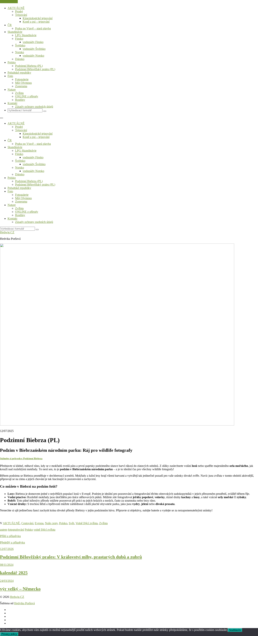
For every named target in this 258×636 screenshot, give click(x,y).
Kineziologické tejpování (38, 18)
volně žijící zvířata (44, 529)
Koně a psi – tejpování (36, 21)
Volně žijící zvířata (87, 523)
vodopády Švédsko (34, 48)
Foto (10, 76)
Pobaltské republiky (19, 72)
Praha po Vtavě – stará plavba (33, 28)
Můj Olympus (23, 82)
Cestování (27, 523)
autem (3, 529)
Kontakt (12, 103)
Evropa (39, 523)
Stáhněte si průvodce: (21, 458)
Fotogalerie (22, 79)
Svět (71, 523)
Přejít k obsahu (9, 1)
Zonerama (21, 86)
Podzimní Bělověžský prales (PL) (35, 69)
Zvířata (19, 93)
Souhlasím (235, 630)
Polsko (12, 62)
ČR (10, 25)
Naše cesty (51, 523)
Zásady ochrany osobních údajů (34, 106)
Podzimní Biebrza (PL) (29, 65)
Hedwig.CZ (7, 232)
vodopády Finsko (33, 42)
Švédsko (20, 45)
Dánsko (19, 59)
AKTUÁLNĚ (16, 8)
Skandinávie (15, 31)
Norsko (19, 52)
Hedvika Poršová (24, 603)
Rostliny (20, 99)
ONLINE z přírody (26, 96)
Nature (12, 89)
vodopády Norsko (33, 55)
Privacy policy (9, 634)
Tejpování (21, 14)
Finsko (19, 38)
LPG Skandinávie (25, 35)
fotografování (16, 529)
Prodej (19, 11)
